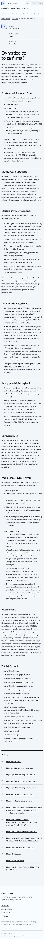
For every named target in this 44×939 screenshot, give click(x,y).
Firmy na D (15, 18)
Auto (28, 3)
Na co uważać (5, 912)
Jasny (34, 3)
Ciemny (39, 3)
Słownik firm (5, 8)
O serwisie (25, 8)
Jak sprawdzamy (15, 8)
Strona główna (5, 18)
